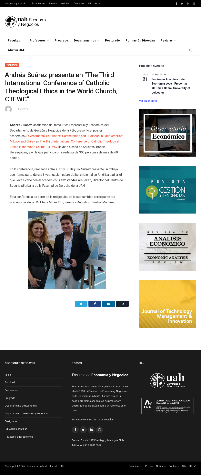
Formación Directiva (140, 40)
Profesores (37, 40)
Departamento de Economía (21, 405)
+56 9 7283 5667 (92, 445)
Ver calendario (148, 101)
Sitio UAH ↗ (93, 3)
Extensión (12, 65)
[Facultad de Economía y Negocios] (26, 21)
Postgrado (112, 40)
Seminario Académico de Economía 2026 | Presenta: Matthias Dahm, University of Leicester (171, 85)
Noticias (65, 3)
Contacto (79, 3)
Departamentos (85, 40)
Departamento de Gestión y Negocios (26, 413)
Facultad (14, 40)
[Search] (190, 50)
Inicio (8, 374)
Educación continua (16, 428)
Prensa (53, 3)
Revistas (167, 40)
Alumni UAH (16, 50)
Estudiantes (38, 3)
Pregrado (61, 40)
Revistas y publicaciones (19, 436)
